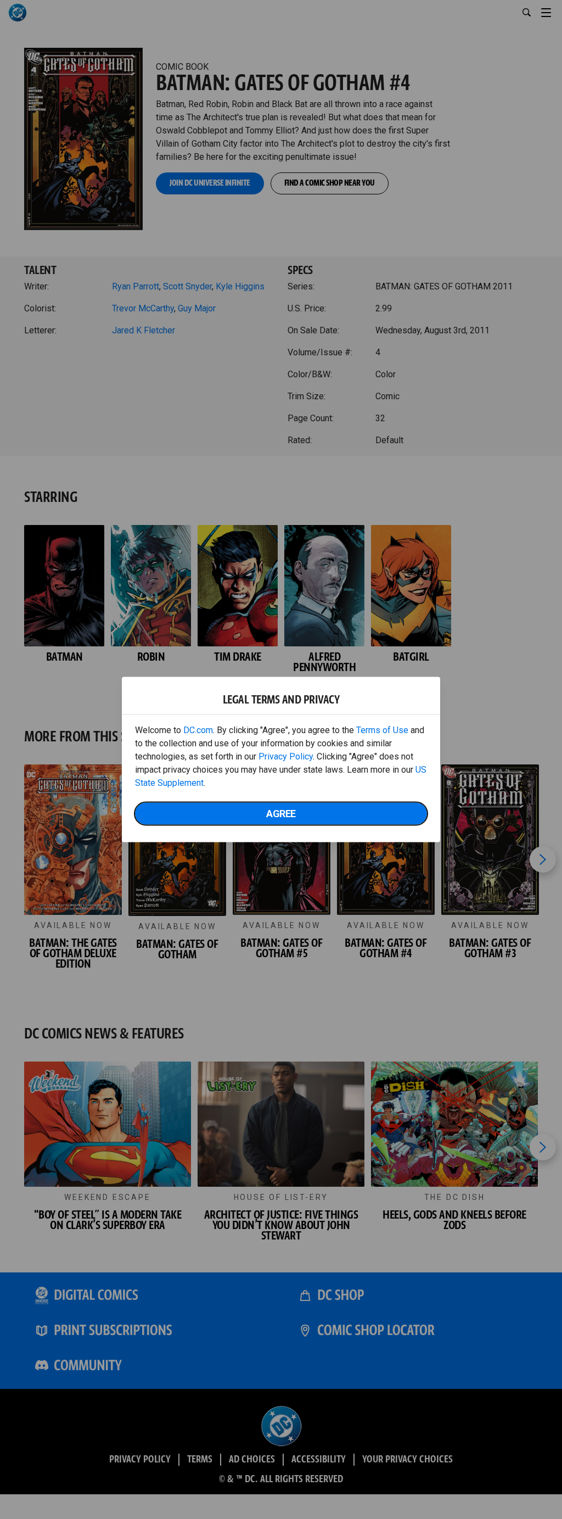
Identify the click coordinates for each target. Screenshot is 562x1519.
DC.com (198, 730)
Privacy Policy (285, 756)
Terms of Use (382, 730)
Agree (281, 813)
